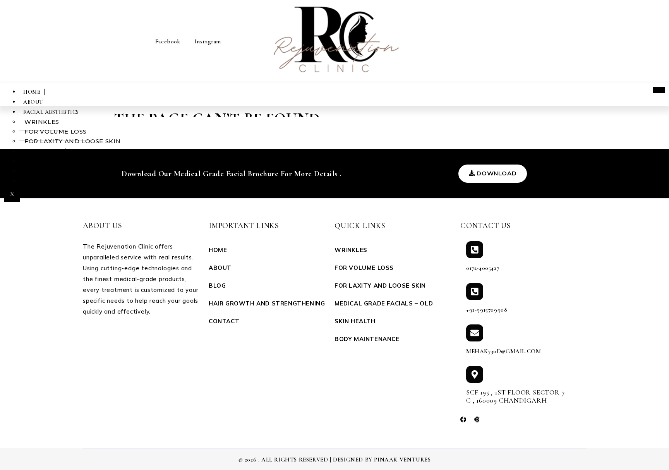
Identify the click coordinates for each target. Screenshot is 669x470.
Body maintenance (52, 161)
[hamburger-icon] (659, 90)
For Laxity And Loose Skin (72, 141)
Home (31, 92)
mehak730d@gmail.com (503, 351)
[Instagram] (477, 419)
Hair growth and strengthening (76, 171)
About (33, 102)
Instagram (207, 41)
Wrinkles (41, 121)
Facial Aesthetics (51, 112)
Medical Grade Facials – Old (383, 303)
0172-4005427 (482, 267)
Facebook (166, 41)
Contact (37, 181)
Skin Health (42, 151)
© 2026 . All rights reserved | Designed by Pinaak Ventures (334, 459)
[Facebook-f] (463, 419)
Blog (217, 285)
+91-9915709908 (486, 309)
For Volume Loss (55, 131)
